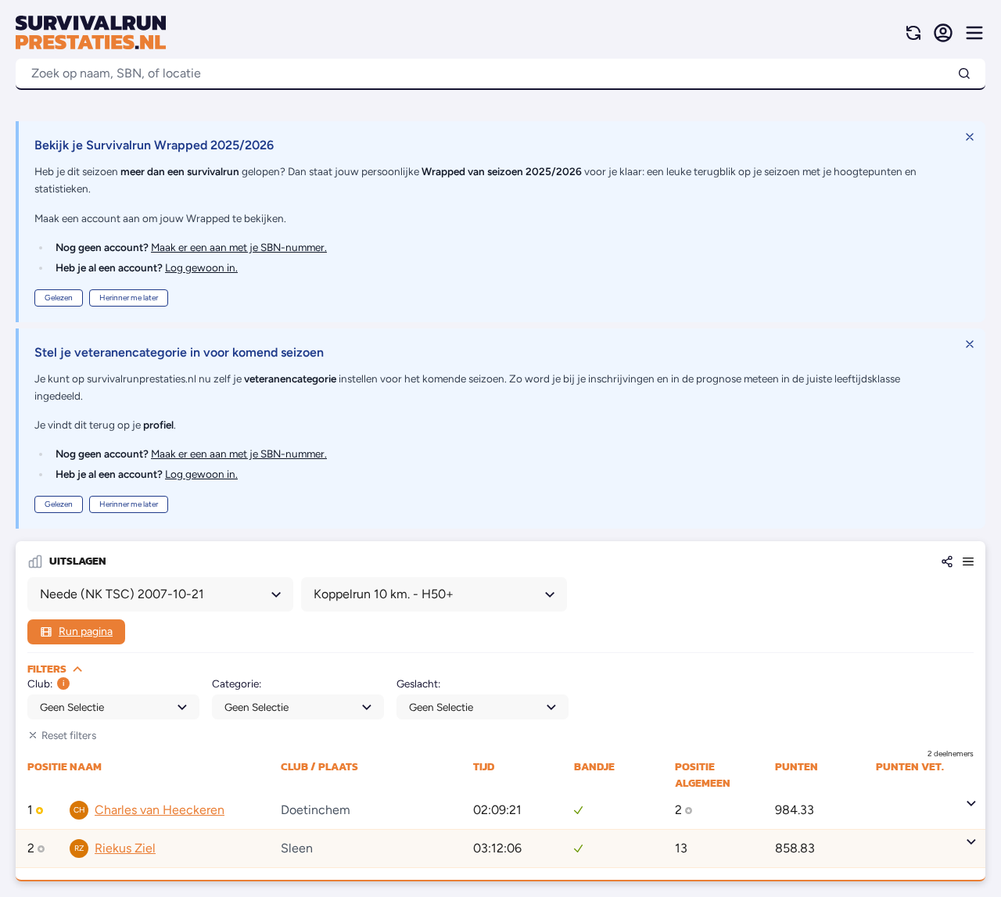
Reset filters (68, 735)
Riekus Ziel (125, 848)
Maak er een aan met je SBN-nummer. (239, 247)
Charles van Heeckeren (159, 809)
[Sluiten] (969, 136)
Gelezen (59, 297)
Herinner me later (128, 297)
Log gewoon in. (201, 267)
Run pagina (86, 631)
